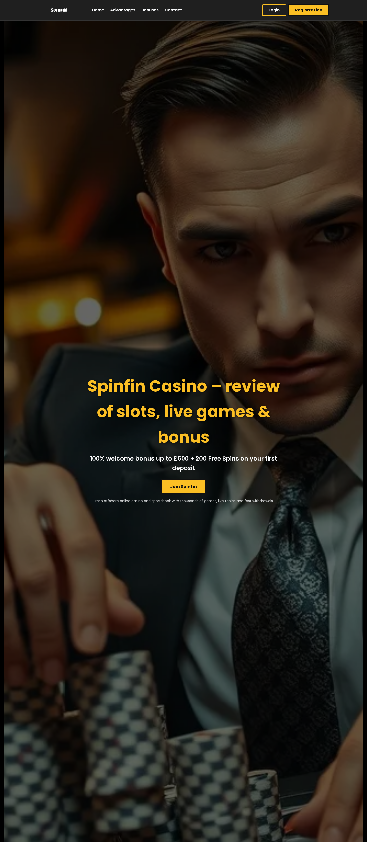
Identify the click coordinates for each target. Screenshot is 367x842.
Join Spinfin (183, 487)
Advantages (122, 10)
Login (274, 10)
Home (98, 10)
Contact (173, 10)
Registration (308, 10)
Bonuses (150, 10)
